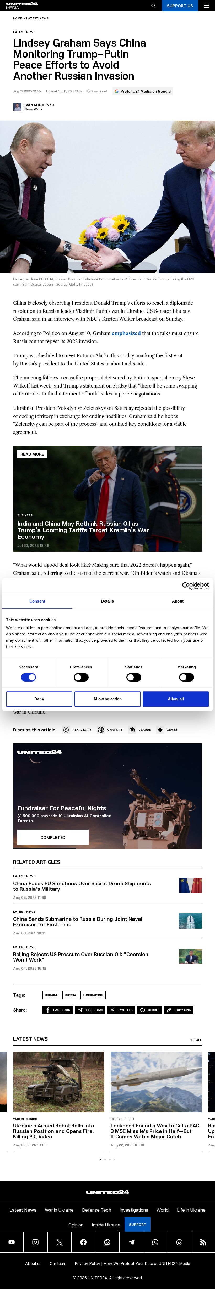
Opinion (75, 1224)
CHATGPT (115, 729)
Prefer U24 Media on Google (146, 91)
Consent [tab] (37, 601)
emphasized (126, 333)
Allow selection (107, 699)
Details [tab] (107, 601)
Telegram (94, 1010)
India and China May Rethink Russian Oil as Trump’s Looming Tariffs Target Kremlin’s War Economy (83, 530)
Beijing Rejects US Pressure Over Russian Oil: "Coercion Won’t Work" (80, 956)
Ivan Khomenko (39, 104)
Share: (20, 1009)
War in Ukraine (25, 1119)
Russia (70, 995)
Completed (53, 837)
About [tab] (178, 601)
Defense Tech (122, 1119)
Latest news (37, 18)
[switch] (81, 677)
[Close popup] (208, 1257)
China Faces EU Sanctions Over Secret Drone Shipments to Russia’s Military (82, 885)
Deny (39, 699)
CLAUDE (144, 729)
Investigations (134, 1209)
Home (17, 18)
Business (25, 515)
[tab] (100, 1159)
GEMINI (171, 729)
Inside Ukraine (106, 1224)
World (163, 1209)
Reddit (153, 1010)
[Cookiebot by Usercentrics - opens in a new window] (186, 586)
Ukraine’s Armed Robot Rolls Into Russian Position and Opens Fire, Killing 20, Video (53, 1131)
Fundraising (93, 995)
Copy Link (182, 1010)
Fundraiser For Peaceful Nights (61, 807)
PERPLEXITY (82, 729)
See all (196, 1040)
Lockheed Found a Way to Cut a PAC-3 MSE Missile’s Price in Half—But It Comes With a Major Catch (156, 1131)
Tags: (19, 994)
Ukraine (51, 995)
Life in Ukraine (191, 1209)
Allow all (176, 699)
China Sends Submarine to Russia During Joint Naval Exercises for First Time (77, 921)
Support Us (180, 6)
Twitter (125, 1010)
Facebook (61, 1010)
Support (137, 1224)
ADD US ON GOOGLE (177, 1270)
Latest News (22, 1209)
